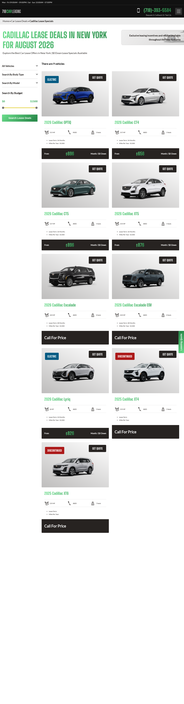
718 (11, 11)
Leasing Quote (181, 342)
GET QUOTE (97, 77)
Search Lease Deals (19, 118)
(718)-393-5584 (157, 10)
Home (6, 21)
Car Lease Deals (19, 21)
